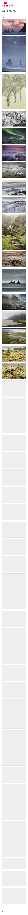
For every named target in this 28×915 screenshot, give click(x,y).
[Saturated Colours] (8, 4)
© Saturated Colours (8, 912)
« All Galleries (5, 15)
